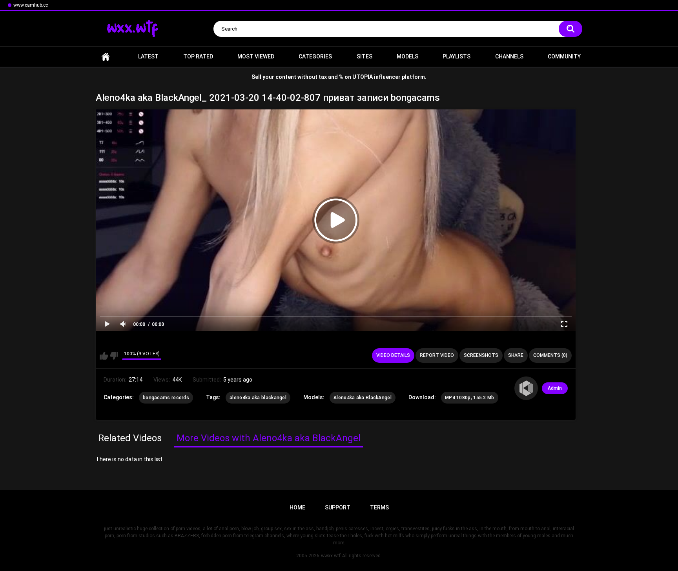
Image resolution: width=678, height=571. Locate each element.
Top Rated (198, 56)
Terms (379, 507)
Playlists (456, 56)
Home (105, 57)
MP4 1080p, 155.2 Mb (469, 397)
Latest (148, 56)
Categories (315, 56)
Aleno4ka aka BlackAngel (363, 397)
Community (564, 56)
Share (515, 355)
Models (407, 56)
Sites (364, 56)
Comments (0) (550, 355)
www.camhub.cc (30, 5)
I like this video (104, 356)
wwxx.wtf (331, 555)
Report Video (437, 355)
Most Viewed (255, 56)
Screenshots (481, 355)
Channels (509, 56)
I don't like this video (114, 356)
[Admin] (526, 388)
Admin (555, 388)
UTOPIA (362, 77)
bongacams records (166, 397)
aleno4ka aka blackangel (258, 397)
